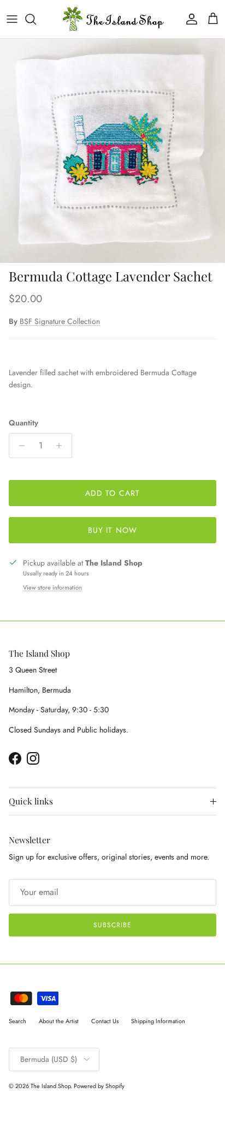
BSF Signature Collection (60, 321)
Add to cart (112, 493)
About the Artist (59, 1021)
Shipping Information (158, 1021)
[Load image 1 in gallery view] (112, 151)
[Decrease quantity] (18, 446)
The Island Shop (50, 1086)
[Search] (36, 19)
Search (17, 1021)
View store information (52, 587)
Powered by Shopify (99, 1086)
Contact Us (105, 1021)
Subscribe (112, 925)
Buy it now (112, 530)
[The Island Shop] (113, 19)
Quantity (23, 423)
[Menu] (12, 19)
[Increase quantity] (62, 446)
